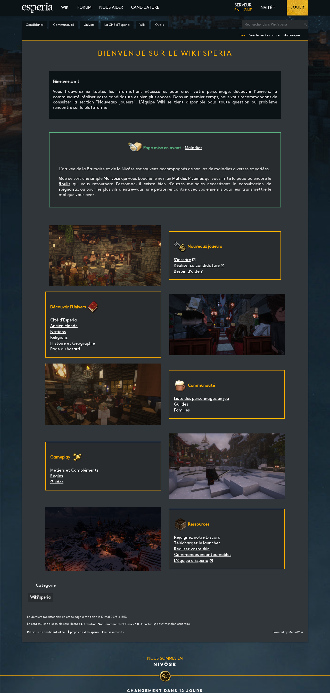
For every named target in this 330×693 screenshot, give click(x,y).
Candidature (145, 8)
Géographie (83, 343)
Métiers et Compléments (74, 470)
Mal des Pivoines (187, 179)
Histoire (58, 343)
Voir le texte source (264, 34)
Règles (56, 476)
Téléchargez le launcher (197, 543)
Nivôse (165, 664)
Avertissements (113, 632)
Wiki (65, 8)
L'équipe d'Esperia (191, 561)
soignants (68, 189)
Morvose (112, 179)
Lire (242, 34)
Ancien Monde (64, 326)
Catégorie (46, 585)
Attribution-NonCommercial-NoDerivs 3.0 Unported (117, 624)
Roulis (64, 184)
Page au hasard (65, 349)
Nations (58, 332)
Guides (56, 482)
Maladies (193, 148)
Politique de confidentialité (46, 632)
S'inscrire (182, 260)
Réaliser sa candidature (197, 266)
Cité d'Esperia (63, 320)
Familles (182, 410)
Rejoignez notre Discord (197, 537)
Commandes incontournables (202, 555)
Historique (292, 34)
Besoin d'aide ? (188, 271)
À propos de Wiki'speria (83, 632)
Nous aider (111, 8)
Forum (84, 8)
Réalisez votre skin (192, 549)
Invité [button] (266, 8)
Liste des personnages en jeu (201, 399)
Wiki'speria (40, 597)
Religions (59, 338)
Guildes (181, 404)
